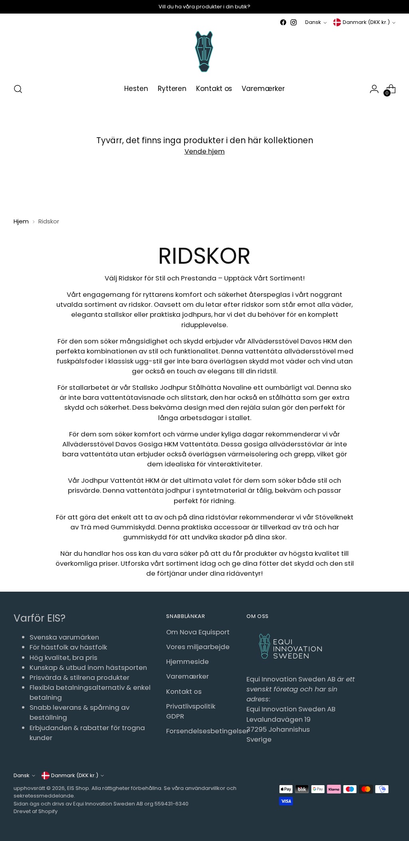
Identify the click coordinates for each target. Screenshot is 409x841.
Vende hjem (205, 151)
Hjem (21, 221)
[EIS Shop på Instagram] (293, 22)
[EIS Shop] (204, 51)
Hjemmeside (187, 661)
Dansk (313, 22)
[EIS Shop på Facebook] (283, 22)
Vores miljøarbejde (198, 646)
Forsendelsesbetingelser (207, 731)
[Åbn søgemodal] (18, 89)
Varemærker (187, 676)
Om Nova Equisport (198, 632)
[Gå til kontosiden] (374, 89)
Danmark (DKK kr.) (366, 22)
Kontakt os (184, 691)
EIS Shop (78, 788)
